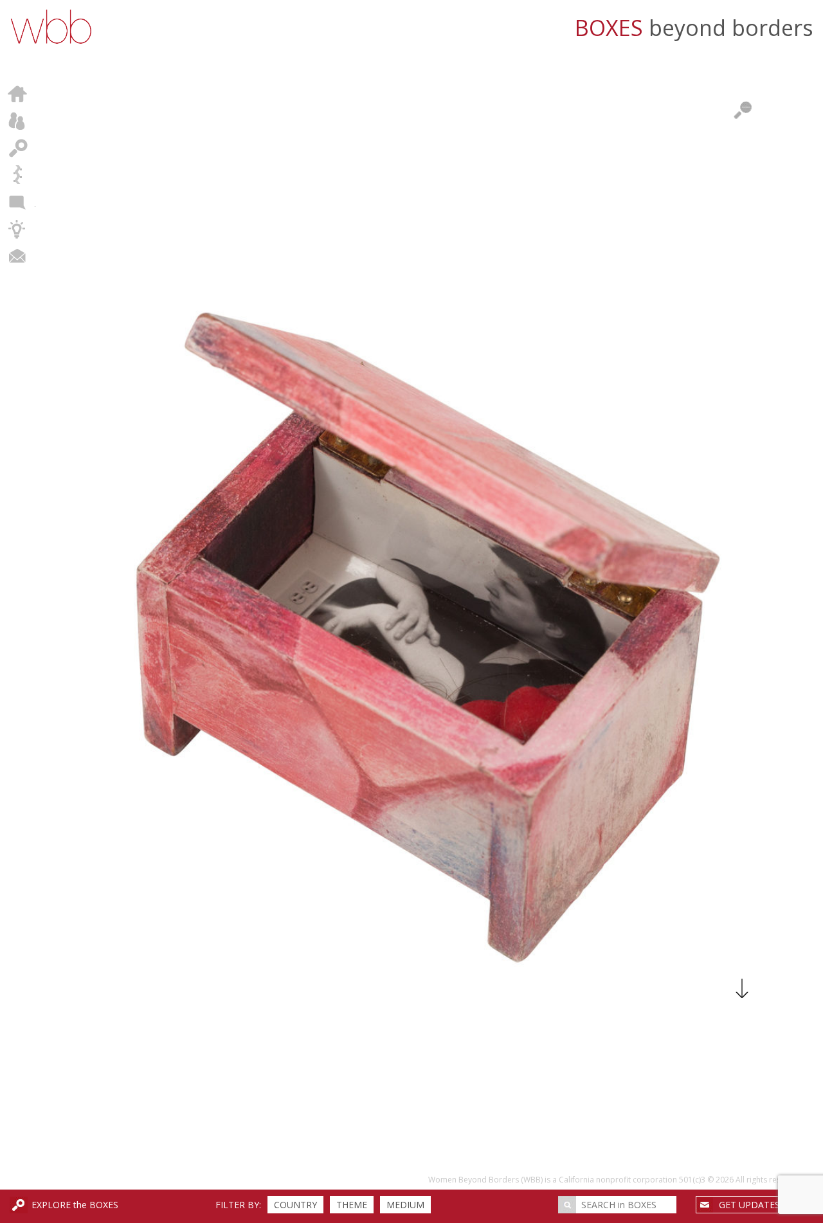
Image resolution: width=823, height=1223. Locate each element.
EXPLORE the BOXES (75, 1205)
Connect (17, 256)
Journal (17, 202)
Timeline (17, 175)
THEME (351, 1205)
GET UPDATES (749, 1205)
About (17, 121)
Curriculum (17, 229)
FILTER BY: (238, 1205)
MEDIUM (405, 1205)
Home (17, 94)
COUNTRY (295, 1205)
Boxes (17, 148)
